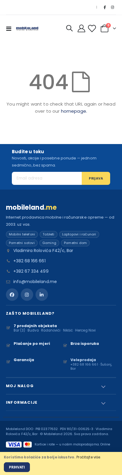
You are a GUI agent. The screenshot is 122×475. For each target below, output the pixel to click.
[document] (61, 463)
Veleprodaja (83, 359)
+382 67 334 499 (31, 271)
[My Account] (81, 28)
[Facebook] (104, 7)
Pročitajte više (88, 457)
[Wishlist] (92, 28)
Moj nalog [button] (20, 386)
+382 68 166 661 (29, 261)
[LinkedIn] (42, 294)
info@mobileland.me (35, 282)
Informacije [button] (21, 402)
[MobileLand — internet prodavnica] (27, 28)
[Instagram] (112, 7)
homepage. (74, 111)
